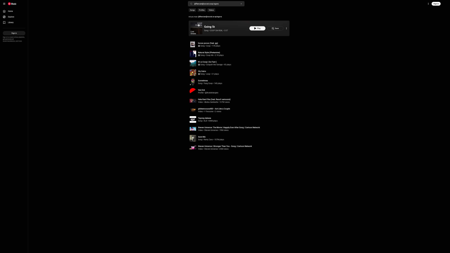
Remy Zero (208, 139)
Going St (209, 26)
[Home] (12, 3)
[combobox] (219, 3)
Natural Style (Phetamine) (209, 52)
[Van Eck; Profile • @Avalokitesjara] (240, 91)
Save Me (201, 137)
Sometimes (203, 81)
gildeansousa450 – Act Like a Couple (214, 109)
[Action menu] (286, 28)
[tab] (192, 10)
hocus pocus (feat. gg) (208, 43)
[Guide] (4, 3)
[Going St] (196, 28)
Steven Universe (211, 130)
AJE (205, 121)
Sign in (436, 4)
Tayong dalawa (204, 118)
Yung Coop (208, 83)
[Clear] (241, 4)
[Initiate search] (191, 4)
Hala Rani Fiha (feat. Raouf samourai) (214, 99)
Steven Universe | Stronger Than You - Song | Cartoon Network (225, 146)
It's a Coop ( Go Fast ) (207, 62)
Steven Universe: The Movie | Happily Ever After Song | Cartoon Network (229, 127)
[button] (196, 28)
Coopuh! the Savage (214, 64)
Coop (208, 46)
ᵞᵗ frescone (208, 111)
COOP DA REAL (216, 30)
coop (208, 74)
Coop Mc (210, 55)
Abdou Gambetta (211, 102)
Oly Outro (202, 71)
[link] (14, 11)
